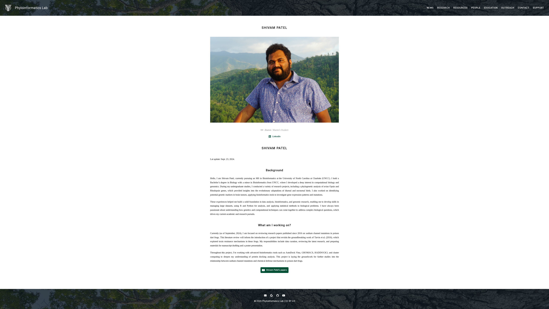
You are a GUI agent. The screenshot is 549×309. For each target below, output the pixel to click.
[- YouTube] (283, 295)
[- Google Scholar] (271, 295)
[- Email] (265, 295)
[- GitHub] (277, 295)
